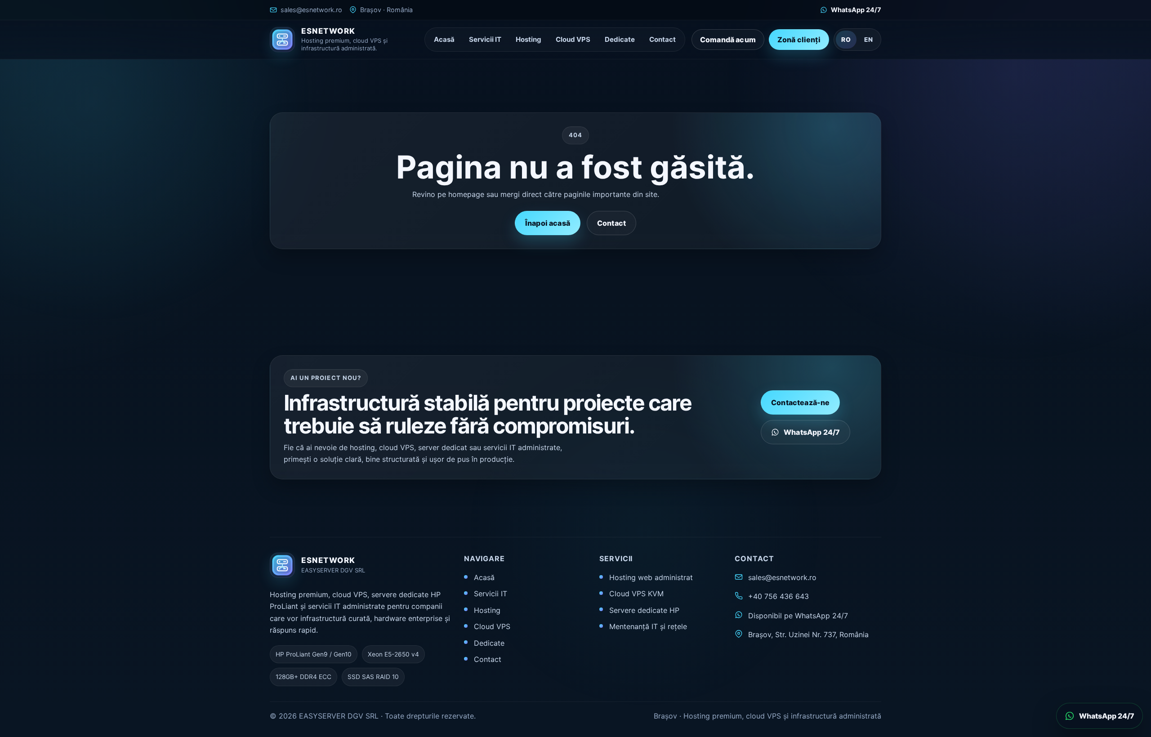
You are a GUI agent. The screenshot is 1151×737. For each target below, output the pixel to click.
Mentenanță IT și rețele (648, 626)
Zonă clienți (799, 39)
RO (846, 39)
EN (868, 39)
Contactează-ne (800, 402)
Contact (662, 39)
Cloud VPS (573, 39)
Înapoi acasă (547, 223)
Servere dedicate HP (644, 610)
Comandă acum (728, 39)
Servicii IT (485, 39)
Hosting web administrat (651, 577)
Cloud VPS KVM (636, 593)
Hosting (528, 39)
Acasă (444, 39)
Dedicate (620, 39)
